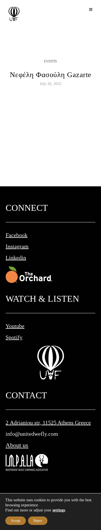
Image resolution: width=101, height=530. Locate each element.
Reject (38, 521)
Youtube (15, 326)
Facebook (16, 235)
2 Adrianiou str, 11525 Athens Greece (48, 422)
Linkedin (16, 257)
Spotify (14, 337)
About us (17, 445)
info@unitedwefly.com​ (32, 434)
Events (50, 61)
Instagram (17, 246)
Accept (15, 521)
